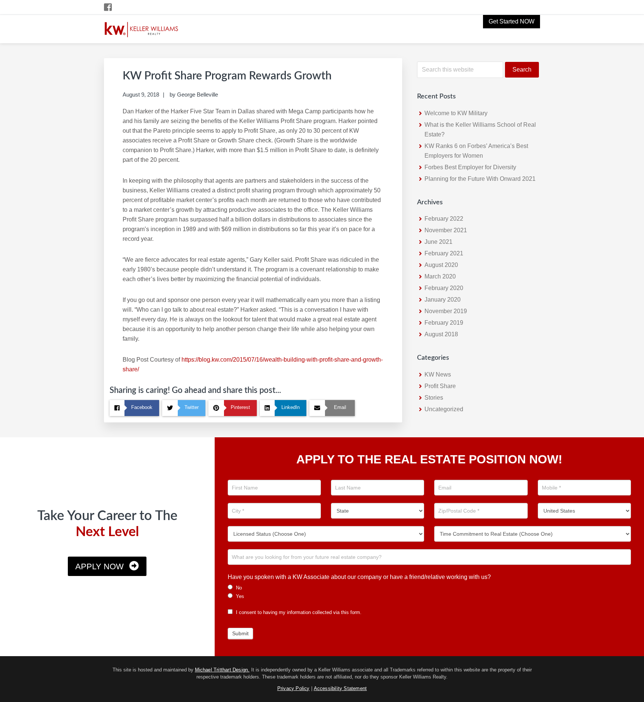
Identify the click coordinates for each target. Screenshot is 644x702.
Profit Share (440, 386)
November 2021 (445, 230)
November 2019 (445, 311)
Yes (239, 596)
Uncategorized (443, 409)
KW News (437, 374)
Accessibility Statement (340, 688)
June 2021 (438, 242)
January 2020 (442, 299)
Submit (240, 633)
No (238, 588)
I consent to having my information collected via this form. (298, 612)
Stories (433, 397)
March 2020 (440, 276)
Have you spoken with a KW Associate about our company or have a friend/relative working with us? (359, 577)
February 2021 (443, 253)
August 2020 (441, 265)
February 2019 (443, 322)
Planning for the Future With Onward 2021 (480, 179)
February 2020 (443, 288)
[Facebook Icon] (108, 7)
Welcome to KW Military (455, 113)
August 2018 (441, 334)
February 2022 (443, 218)
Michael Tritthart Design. (222, 670)
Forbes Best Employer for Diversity (470, 167)
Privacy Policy (293, 688)
